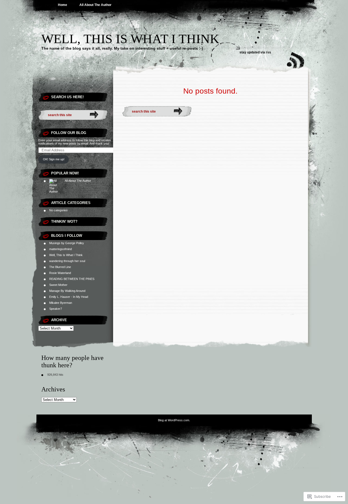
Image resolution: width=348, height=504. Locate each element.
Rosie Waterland (60, 273)
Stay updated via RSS (255, 52)
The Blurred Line (60, 267)
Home (62, 5)
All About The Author (95, 5)
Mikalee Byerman (60, 302)
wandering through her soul (67, 261)
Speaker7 (55, 308)
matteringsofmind (60, 249)
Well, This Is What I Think (130, 38)
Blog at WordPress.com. (174, 420)
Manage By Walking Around (67, 290)
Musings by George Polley (66, 243)
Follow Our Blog (68, 133)
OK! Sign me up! (53, 159)
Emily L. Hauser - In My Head (68, 296)
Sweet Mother (58, 284)
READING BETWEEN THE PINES (71, 278)
